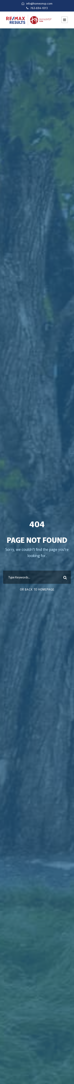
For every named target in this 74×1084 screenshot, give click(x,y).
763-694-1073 (39, 8)
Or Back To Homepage (37, 589)
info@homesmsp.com (39, 3)
